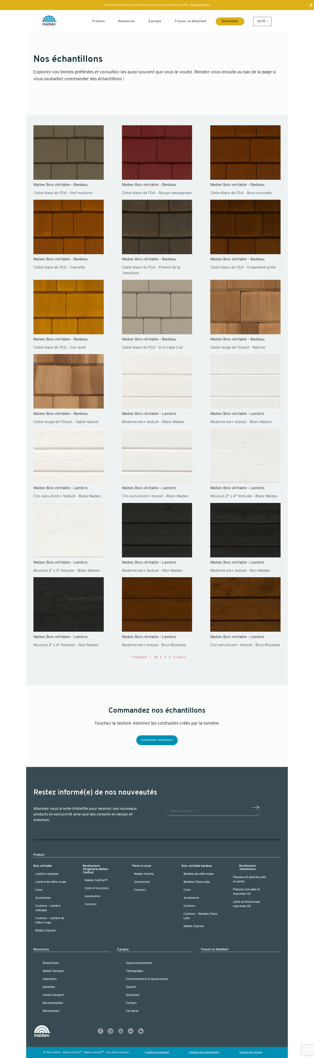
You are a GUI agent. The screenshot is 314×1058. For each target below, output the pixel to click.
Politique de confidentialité (204, 1052)
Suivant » (179, 657)
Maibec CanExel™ (96, 880)
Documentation (53, 1003)
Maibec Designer (53, 971)
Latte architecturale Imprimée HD (246, 904)
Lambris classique (46, 874)
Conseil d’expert (53, 995)
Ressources (41, 949)
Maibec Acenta (144, 874)
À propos (123, 949)
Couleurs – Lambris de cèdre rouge (49, 921)
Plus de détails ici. (200, 5)
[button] (98, 21)
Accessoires (43, 898)
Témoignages (134, 971)
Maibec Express (45, 931)
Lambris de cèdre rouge (50, 882)
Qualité (131, 987)
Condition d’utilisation (157, 1052)
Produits (39, 855)
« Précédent (139, 657)
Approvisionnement (139, 963)
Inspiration (50, 979)
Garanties (49, 987)
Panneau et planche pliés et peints (249, 880)
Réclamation (51, 1011)
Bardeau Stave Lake (197, 882)
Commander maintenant (157, 740)
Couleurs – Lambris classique (48, 908)
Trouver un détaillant (215, 949)
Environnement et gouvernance (147, 979)
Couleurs (90, 904)
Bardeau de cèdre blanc (199, 874)
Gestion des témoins (250, 1052)
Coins (38, 890)
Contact (131, 1003)
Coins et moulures (97, 888)
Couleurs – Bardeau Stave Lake (200, 916)
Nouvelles (132, 995)
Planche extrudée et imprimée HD (246, 892)
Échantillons (230, 21)
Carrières (132, 1011)
